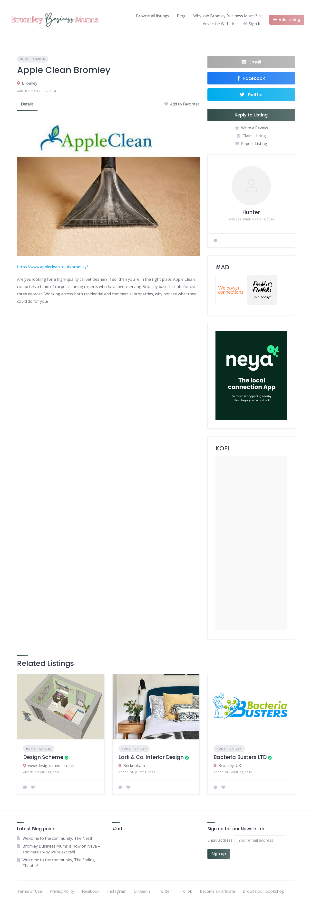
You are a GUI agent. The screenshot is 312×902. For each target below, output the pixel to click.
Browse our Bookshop (263, 891)
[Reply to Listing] (25, 787)
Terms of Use (29, 891)
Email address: (220, 840)
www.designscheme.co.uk (51, 765)
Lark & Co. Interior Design (151, 757)
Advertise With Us (219, 23)
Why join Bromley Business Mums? (225, 16)
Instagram (116, 891)
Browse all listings (152, 16)
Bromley (29, 83)
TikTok (185, 891)
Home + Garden (32, 59)
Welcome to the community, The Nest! (57, 838)
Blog (181, 16)
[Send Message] (215, 240)
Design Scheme (43, 757)
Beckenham (134, 765)
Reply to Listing (251, 115)
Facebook (90, 891)
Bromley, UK (229, 765)
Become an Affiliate (217, 891)
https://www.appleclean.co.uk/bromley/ (52, 267)
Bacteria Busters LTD (240, 757)
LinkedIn (142, 891)
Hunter (251, 212)
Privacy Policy (62, 891)
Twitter (164, 891)
